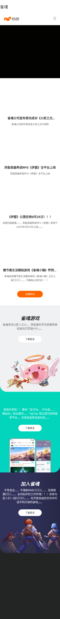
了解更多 (30, 339)
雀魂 (4, 6)
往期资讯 (30, 294)
